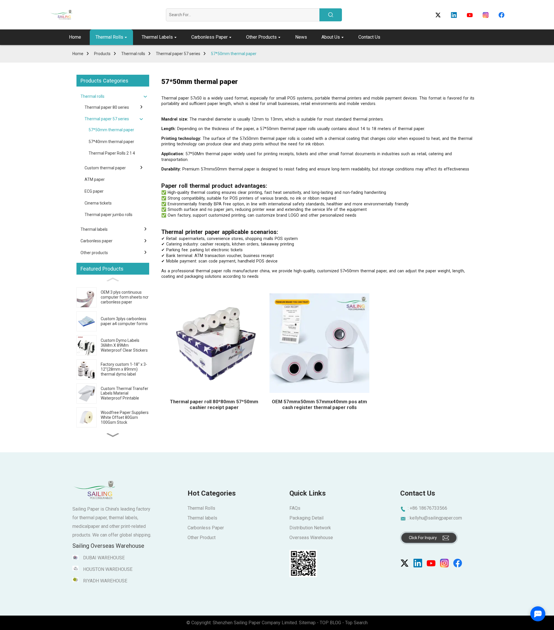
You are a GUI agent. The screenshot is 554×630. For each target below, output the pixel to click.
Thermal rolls (133, 53)
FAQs (294, 508)
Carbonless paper (97, 241)
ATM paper (95, 179)
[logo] (61, 15)
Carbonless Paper (206, 527)
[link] (404, 563)
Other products (94, 252)
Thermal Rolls (201, 508)
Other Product (202, 537)
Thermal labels (94, 229)
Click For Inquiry (423, 537)
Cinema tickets (98, 203)
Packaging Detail (306, 518)
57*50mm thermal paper (234, 53)
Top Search (356, 622)
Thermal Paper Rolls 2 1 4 (112, 153)
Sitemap (307, 622)
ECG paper (94, 191)
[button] (112, 435)
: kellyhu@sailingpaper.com (435, 518)
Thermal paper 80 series (107, 107)
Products (102, 53)
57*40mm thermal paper (111, 141)
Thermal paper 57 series (178, 53)
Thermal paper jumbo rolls (108, 214)
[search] (330, 14)
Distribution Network (310, 527)
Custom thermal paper (105, 168)
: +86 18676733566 (427, 508)
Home (77, 53)
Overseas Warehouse (311, 537)
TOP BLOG (331, 622)
